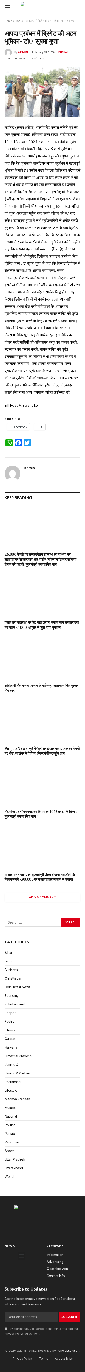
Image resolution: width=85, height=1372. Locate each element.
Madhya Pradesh (17, 1099)
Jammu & (11, 1064)
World (9, 1177)
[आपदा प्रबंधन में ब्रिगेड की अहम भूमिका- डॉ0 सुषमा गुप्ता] (42, 92)
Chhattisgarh (14, 978)
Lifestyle (11, 1090)
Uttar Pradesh (15, 1159)
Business (11, 970)
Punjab (63, 52)
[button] (21, 1256)
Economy (12, 996)
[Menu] (7, 7)
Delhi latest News (17, 987)
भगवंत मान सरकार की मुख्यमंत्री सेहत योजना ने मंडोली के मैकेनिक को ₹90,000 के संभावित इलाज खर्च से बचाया (40, 877)
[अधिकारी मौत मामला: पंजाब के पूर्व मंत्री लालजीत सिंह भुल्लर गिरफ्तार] (42, 658)
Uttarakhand (14, 1168)
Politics (10, 1125)
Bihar (8, 952)
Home (8, 20)
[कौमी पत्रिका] (42, 7)
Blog (17, 20)
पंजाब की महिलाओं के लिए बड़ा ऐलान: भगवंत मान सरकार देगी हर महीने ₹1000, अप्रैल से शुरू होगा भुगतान (42, 625)
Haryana (11, 1047)
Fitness (10, 1030)
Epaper (10, 1013)
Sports (10, 1151)
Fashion (10, 1021)
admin (23, 52)
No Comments (17, 58)
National (11, 1116)
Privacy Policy (14, 1333)
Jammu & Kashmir (18, 1073)
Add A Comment (42, 897)
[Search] (78, 7)
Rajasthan (12, 1142)
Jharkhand (13, 1082)
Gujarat (10, 1039)
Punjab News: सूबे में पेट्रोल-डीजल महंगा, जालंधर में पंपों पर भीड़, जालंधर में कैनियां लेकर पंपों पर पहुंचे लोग (42, 751)
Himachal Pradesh (18, 1056)
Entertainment (15, 1004)
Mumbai (10, 1108)
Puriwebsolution (68, 1350)
